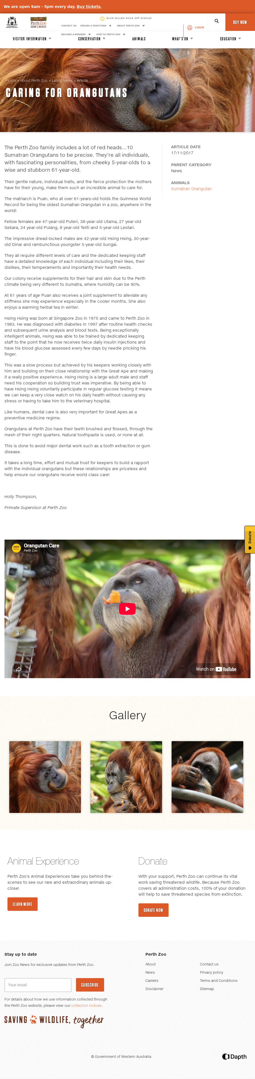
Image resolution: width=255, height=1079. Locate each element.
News (150, 972)
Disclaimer (154, 989)
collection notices (86, 1005)
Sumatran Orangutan (191, 189)
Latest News (62, 80)
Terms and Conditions (219, 981)
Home (11, 80)
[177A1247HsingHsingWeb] (126, 777)
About (150, 964)
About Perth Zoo (34, 80)
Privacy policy (211, 972)
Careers (151, 981)
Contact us (209, 964)
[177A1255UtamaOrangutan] (207, 777)
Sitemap (207, 989)
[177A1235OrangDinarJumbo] (45, 777)
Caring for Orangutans (67, 92)
